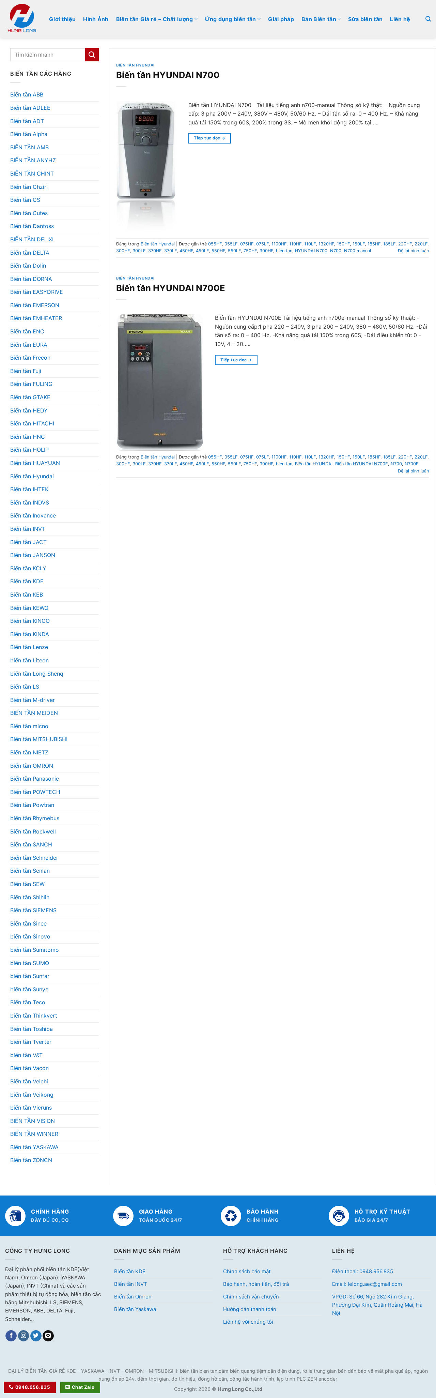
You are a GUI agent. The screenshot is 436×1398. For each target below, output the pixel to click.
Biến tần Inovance (33, 515)
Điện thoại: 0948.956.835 (362, 1271)
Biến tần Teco (27, 1002)
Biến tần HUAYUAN (35, 463)
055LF (230, 243)
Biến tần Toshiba (31, 1028)
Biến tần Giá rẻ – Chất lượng (154, 19)
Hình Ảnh (96, 19)
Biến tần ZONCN (31, 1160)
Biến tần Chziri (29, 186)
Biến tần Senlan (30, 870)
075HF (246, 243)
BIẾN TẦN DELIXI (31, 239)
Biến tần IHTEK (29, 489)
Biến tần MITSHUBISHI (38, 739)
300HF (123, 250)
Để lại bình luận (413, 250)
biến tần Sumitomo (34, 949)
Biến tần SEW (27, 884)
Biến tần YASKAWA (34, 1147)
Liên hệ (400, 19)
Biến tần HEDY (29, 410)
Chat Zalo (83, 1387)
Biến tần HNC (27, 436)
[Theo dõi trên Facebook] (11, 1336)
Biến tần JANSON (32, 555)
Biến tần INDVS (29, 502)
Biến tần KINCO (30, 620)
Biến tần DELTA (29, 252)
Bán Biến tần (318, 19)
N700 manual (357, 250)
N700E (412, 463)
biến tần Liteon (29, 660)
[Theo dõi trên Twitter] (36, 1336)
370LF (170, 250)
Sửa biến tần (365, 19)
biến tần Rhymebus (34, 818)
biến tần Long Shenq (36, 673)
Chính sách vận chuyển (251, 1296)
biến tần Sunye (29, 989)
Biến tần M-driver (32, 699)
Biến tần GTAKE (30, 397)
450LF (202, 250)
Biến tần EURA (28, 344)
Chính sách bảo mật (246, 1271)
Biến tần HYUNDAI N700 (168, 75)
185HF (374, 243)
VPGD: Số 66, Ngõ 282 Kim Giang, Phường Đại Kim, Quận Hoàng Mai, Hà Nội (377, 1304)
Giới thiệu (62, 19)
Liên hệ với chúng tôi (248, 1322)
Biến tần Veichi (29, 1081)
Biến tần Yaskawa (135, 1309)
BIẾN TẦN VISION (32, 1120)
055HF (215, 243)
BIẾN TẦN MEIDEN (34, 712)
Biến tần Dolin (28, 265)
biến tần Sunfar (29, 976)
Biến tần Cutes (29, 213)
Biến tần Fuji (25, 370)
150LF (359, 243)
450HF (186, 250)
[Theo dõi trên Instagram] (23, 1336)
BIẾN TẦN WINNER (34, 1133)
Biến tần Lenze (29, 647)
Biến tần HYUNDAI (313, 463)
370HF (154, 250)
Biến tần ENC (27, 331)
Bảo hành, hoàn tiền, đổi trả (256, 1284)
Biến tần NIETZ (29, 752)
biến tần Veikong (31, 1094)
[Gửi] (92, 54)
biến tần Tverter (30, 1041)
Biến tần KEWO (29, 607)
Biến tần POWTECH (35, 791)
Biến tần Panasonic (34, 778)
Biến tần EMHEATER (36, 318)
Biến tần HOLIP (29, 449)
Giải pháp (281, 19)
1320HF (326, 243)
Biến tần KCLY (28, 568)
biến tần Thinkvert (33, 1015)
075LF (262, 243)
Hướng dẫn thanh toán (249, 1309)
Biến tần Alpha (28, 134)
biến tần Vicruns (31, 1107)
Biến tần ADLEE (30, 107)
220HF (405, 243)
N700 (335, 250)
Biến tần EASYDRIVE (36, 291)
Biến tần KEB (26, 594)
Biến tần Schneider (34, 857)
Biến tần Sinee (28, 923)
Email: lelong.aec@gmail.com (367, 1284)
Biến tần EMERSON (34, 305)
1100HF (278, 243)
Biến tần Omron (133, 1296)
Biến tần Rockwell (33, 831)
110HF (295, 243)
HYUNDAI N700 (311, 250)
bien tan (284, 250)
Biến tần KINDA (29, 634)
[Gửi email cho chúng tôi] (48, 1336)
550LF (234, 250)
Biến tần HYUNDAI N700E (170, 288)
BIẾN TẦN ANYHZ (33, 160)
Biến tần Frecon (30, 357)
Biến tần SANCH (31, 844)
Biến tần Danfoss (32, 226)
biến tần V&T (26, 1055)
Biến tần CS (25, 199)
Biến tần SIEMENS (33, 910)
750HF (250, 250)
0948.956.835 (32, 1387)
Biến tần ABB (26, 94)
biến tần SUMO (29, 963)
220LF (421, 243)
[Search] (428, 19)
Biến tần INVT (27, 528)
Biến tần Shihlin (29, 897)
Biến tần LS (24, 686)
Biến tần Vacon (29, 1068)
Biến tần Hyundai (32, 476)
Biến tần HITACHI (32, 423)
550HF (218, 250)
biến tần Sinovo (30, 936)
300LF (139, 250)
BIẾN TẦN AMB (29, 147)
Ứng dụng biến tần (230, 19)
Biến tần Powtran (32, 804)
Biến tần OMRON (31, 765)
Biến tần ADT (27, 121)
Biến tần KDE (27, 581)
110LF (310, 243)
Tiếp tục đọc (209, 137)
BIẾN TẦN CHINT (32, 173)
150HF (343, 243)
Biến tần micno (29, 726)
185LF (389, 243)
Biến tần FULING (31, 383)
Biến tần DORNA (31, 278)
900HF (266, 250)
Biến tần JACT (28, 542)
